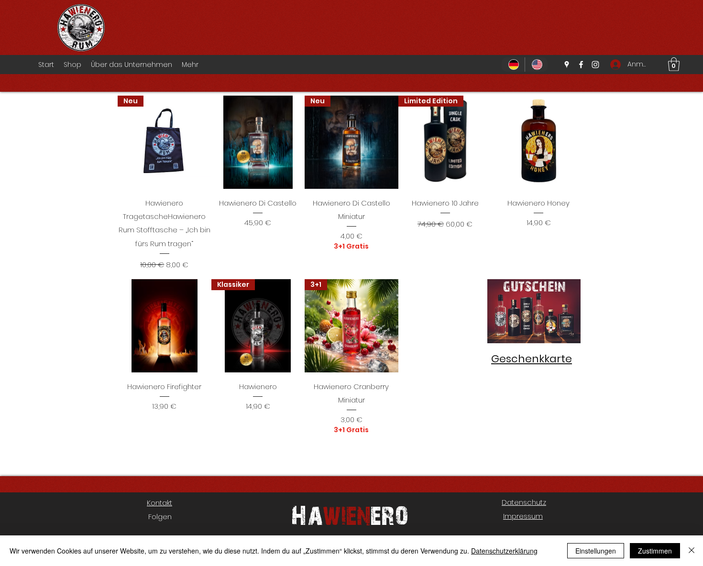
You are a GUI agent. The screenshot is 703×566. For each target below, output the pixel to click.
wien (347, 514)
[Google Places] (566, 64)
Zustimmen (655, 550)
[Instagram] (595, 64)
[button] (674, 64)
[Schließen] (691, 550)
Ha (307, 514)
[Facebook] (581, 64)
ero (389, 514)
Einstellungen (595, 550)
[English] (536, 64)
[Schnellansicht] (258, 142)
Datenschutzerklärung (504, 550)
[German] (513, 64)
